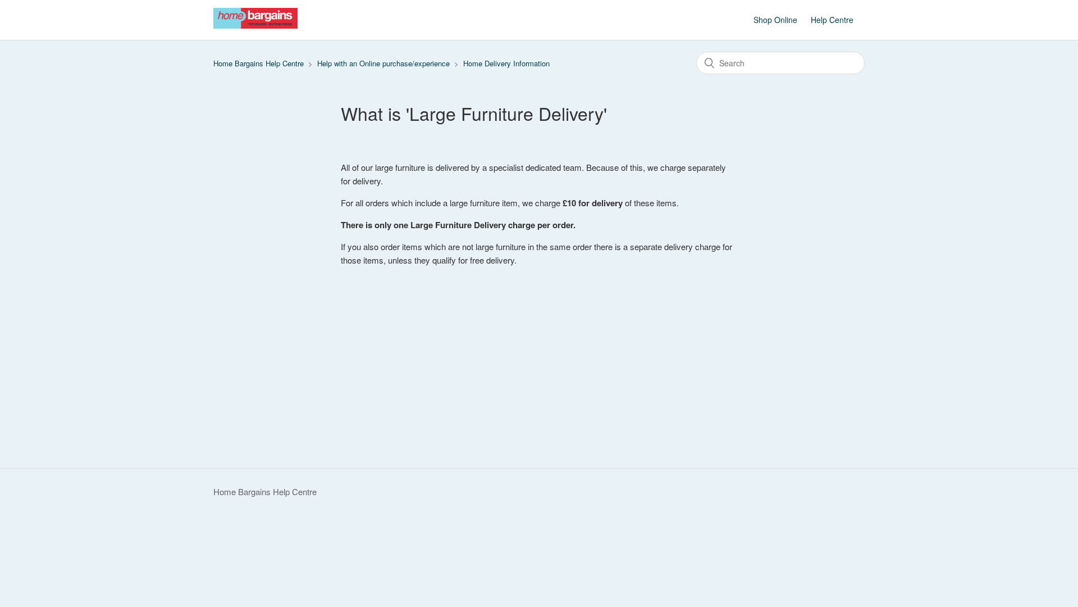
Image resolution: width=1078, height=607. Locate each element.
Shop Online (775, 19)
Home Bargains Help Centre (258, 63)
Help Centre (832, 19)
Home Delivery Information (506, 63)
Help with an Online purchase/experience (383, 63)
